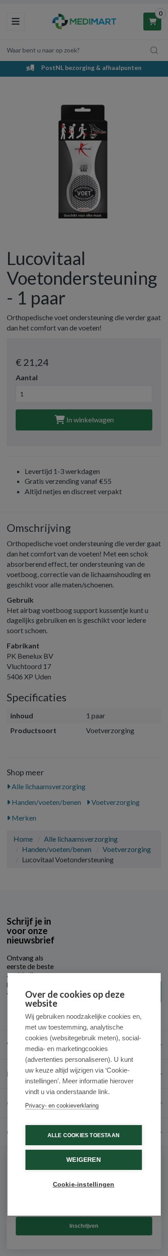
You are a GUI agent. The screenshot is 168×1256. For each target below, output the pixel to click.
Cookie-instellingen (84, 1184)
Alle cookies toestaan (83, 1135)
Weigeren (83, 1159)
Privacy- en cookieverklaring (62, 1105)
